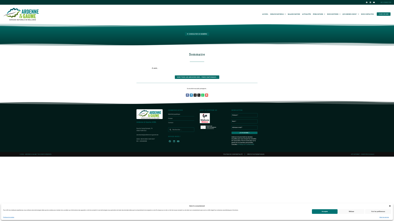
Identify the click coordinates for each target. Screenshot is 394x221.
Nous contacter (367, 14)
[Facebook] (366, 2)
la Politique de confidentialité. (245, 144)
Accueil (265, 14)
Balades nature (294, 14)
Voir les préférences (378, 211)
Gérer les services (384, 217)
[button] (390, 206)
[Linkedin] (370, 2)
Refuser (351, 211)
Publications (318, 14)
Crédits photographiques (255, 154)
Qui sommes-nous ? (349, 14)
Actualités (306, 14)
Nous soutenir (332, 14)
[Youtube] (373, 2)
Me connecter (386, 2)
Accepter (325, 211)
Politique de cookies (8, 217)
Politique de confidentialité (233, 154)
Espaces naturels (277, 14)
